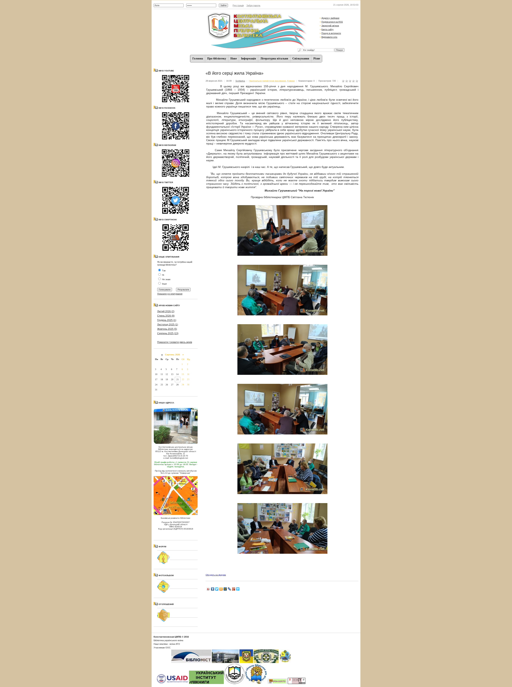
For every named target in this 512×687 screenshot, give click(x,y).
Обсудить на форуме (216, 575)
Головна (197, 58)
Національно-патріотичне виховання (267, 81)
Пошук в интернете (331, 33)
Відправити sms (329, 37)
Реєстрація (238, 5)
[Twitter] (217, 589)
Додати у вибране (330, 18)
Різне (316, 58)
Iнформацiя (248, 58)
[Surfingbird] (238, 589)
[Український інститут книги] (206, 683)
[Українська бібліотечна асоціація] (234, 683)
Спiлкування (300, 58)
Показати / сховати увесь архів (174, 342)
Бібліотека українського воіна (168, 640)
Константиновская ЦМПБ (167, 637)
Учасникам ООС (162, 647)
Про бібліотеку (216, 58)
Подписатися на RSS (332, 22)
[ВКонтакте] (213, 589)
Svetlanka (240, 81)
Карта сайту (327, 29)
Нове (233, 58)
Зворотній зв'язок (330, 25)
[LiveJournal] (229, 589)
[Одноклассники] (221, 589)
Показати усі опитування (169, 294)
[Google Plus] (234, 589)
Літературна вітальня (274, 58)
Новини (291, 81)
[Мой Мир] (225, 589)
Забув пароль (253, 5)
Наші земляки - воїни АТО (167, 644)
